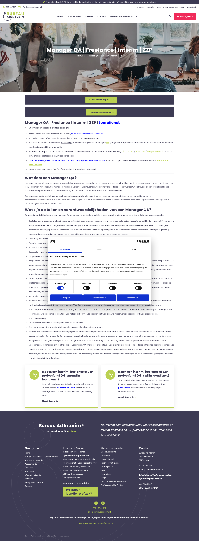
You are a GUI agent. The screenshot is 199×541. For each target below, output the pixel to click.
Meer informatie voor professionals (79, 459)
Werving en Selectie (34, 460)
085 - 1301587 (147, 465)
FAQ (103, 470)
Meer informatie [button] (50, 401)
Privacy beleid (107, 459)
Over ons (29, 467)
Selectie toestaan (99, 298)
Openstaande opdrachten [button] (173, 7)
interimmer (128, 151)
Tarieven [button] (89, 16)
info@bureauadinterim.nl (152, 469)
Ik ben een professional (73, 448)
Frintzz (72, 431)
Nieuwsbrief (106, 474)
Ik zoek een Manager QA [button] (100, 99)
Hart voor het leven (110, 463)
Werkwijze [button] (150, 7)
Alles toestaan (132, 298)
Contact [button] (101, 16)
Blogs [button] (159, 7)
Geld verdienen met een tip (113, 481)
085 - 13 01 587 (99, 508)
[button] (99, 2)
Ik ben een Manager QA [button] (100, 112)
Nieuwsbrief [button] (191, 7)
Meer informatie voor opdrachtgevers (80, 463)
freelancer (140, 151)
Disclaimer (105, 455)
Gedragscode (107, 466)
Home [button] (60, 16)
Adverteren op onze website (76, 483)
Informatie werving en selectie (76, 466)
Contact (28, 486)
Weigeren (66, 298)
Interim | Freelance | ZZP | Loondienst (41, 456)
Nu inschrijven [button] (184, 16)
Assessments (31, 464)
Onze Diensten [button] (74, 16)
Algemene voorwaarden (112, 448)
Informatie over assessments (76, 470)
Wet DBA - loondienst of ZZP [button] (123, 16)
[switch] (86, 288)
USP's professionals (71, 477)
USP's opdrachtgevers (73, 474)
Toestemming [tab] (64, 249)
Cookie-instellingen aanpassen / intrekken (95, 523)
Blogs (103, 477)
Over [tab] (134, 249)
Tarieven (29, 478)
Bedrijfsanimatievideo (34, 482)
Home (27, 453)
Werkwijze (29, 471)
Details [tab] (99, 249)
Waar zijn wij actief (33, 475)
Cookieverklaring (108, 452)
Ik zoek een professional (74, 452)
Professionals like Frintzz (112, 485)
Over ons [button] (140, 7)
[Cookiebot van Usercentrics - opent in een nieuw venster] (139, 241)
